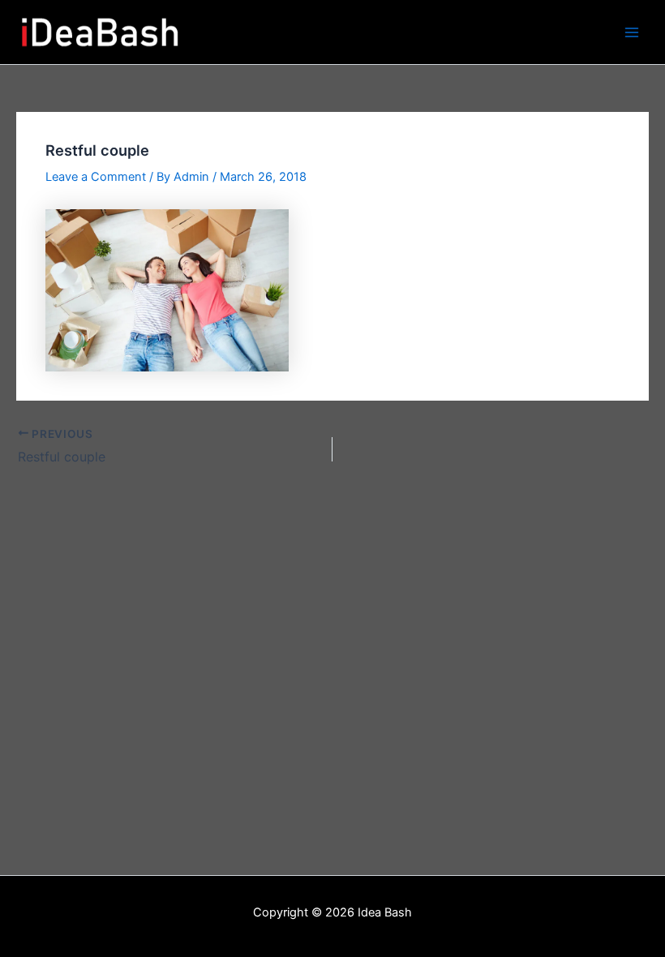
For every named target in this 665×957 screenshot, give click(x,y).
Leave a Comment (95, 177)
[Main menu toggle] (632, 32)
